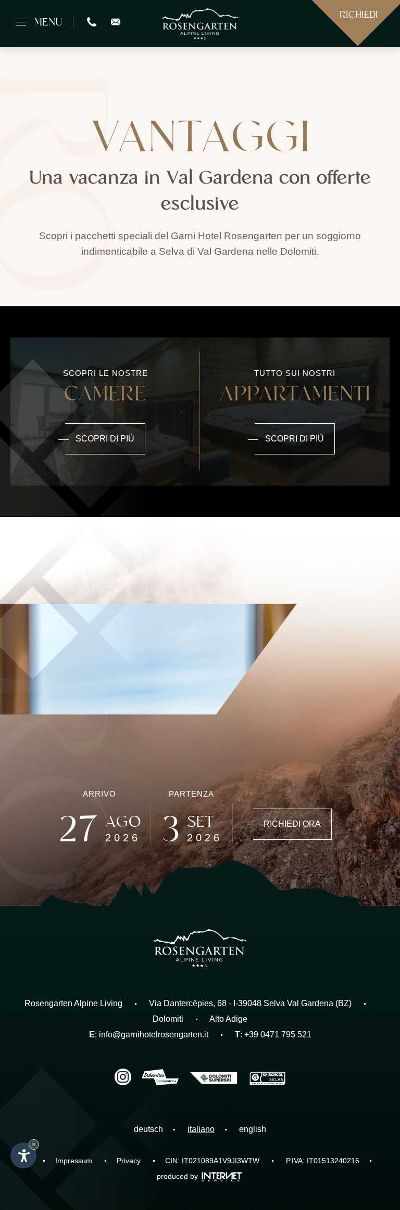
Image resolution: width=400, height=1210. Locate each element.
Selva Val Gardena (298, 1003)
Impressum (73, 1160)
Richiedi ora (292, 823)
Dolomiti (168, 1018)
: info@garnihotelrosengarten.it (148, 1034)
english (252, 1129)
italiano (201, 1129)
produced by (178, 1176)
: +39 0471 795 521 (273, 1034)
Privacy (129, 1160)
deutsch (148, 1129)
